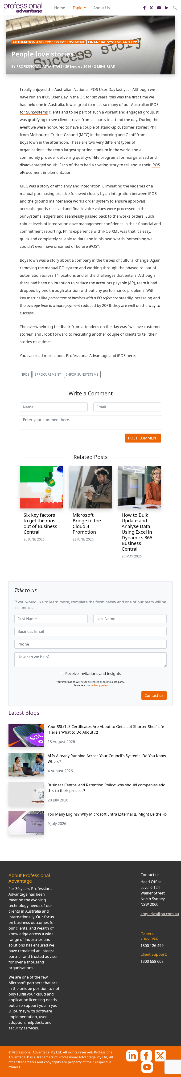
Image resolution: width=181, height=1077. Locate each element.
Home (59, 7)
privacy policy (99, 685)
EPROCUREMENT (48, 374)
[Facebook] (146, 1055)
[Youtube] (147, 1066)
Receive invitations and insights (93, 673)
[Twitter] (160, 1055)
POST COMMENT (143, 438)
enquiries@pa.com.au (159, 913)
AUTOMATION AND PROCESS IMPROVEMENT (48, 42)
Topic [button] (78, 7)
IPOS (25, 374)
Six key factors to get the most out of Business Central (40, 523)
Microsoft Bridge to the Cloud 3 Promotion (87, 523)
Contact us (154, 695)
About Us (101, 7)
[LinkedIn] (132, 1055)
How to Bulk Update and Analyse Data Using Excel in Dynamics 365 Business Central (137, 532)
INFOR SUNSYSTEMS (82, 374)
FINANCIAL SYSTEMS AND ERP (112, 42)
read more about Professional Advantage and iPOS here (85, 355)
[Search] (175, 7)
